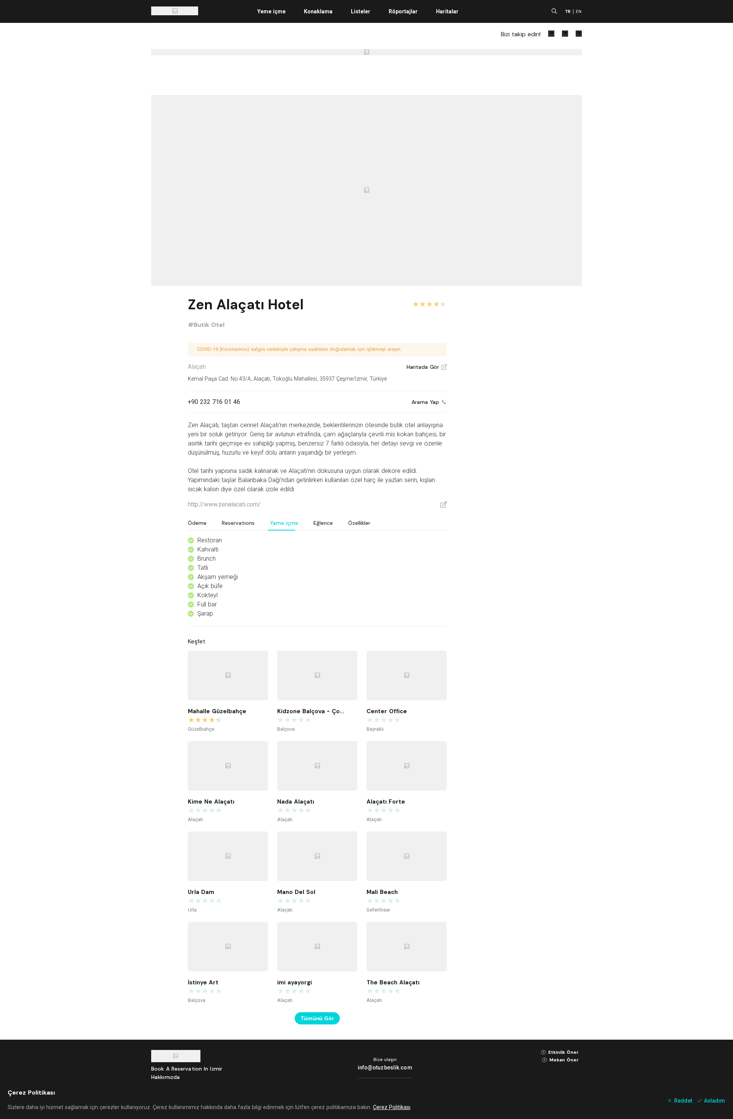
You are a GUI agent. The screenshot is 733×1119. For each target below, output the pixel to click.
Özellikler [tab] (359, 522)
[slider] (429, 300)
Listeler (360, 11)
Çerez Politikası (391, 1107)
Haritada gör (427, 367)
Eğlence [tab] (323, 522)
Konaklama (318, 11)
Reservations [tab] (238, 522)
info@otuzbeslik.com (385, 1067)
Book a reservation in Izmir (186, 1068)
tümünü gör (317, 1018)
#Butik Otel (206, 325)
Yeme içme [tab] (284, 522)
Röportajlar (403, 11)
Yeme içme (271, 11)
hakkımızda (165, 1077)
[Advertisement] (524, 408)
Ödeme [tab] (197, 522)
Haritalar (447, 11)
